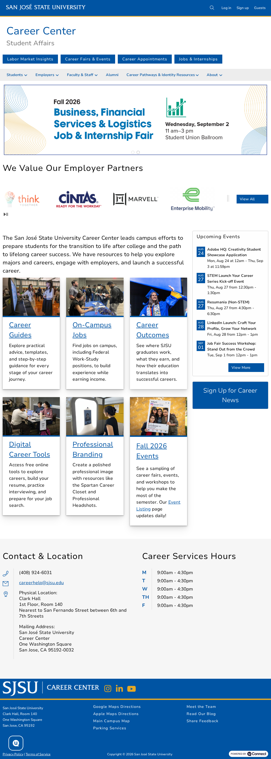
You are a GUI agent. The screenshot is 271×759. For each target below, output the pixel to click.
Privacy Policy (13, 754)
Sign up (243, 8)
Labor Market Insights (30, 59)
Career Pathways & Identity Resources (161, 74)
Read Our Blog (201, 713)
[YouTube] (131, 689)
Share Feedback (202, 721)
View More (241, 367)
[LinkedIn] (119, 689)
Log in (226, 8)
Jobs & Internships (198, 59)
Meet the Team (201, 706)
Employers (44, 74)
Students (15, 74)
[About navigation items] (222, 75)
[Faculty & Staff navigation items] (97, 75)
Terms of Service (38, 754)
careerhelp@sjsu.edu (41, 583)
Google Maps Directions (117, 706)
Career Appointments (144, 59)
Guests (260, 8)
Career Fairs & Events (88, 59)
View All (247, 199)
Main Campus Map (111, 721)
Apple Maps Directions (116, 713)
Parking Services (109, 728)
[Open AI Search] (15, 743)
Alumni (112, 74)
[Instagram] (108, 689)
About (212, 74)
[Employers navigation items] (58, 75)
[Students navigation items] (27, 75)
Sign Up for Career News (230, 395)
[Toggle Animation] (6, 214)
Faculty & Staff (80, 74)
